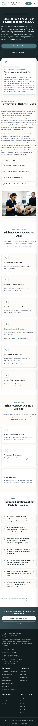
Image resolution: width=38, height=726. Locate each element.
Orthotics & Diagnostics (9, 689)
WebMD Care (24, 707)
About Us (23, 671)
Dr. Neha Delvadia (16, 125)
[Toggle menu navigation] (35, 3)
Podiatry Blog (24, 677)
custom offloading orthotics (11, 147)
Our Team (23, 674)
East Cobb (5, 701)
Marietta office (15, 39)
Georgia (4, 704)
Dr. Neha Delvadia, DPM (15, 83)
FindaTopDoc (24, 713)
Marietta (4, 698)
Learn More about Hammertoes (15, 364)
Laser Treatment (6, 680)
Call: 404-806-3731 (19, 52)
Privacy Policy (14, 723)
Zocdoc (22, 701)
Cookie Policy (24, 723)
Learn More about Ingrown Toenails (16, 338)
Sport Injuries (5, 677)
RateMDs (23, 710)
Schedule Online (19, 46)
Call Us (19, 624)
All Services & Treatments (9, 671)
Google (22, 698)
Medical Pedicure (7, 674)
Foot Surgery (5, 686)
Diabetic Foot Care (7, 683)
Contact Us (23, 680)
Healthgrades (24, 704)
